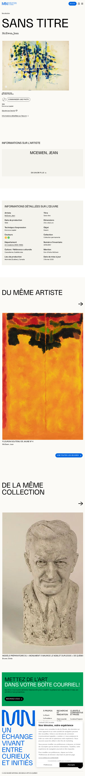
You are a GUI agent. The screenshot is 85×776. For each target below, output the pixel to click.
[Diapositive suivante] (81, 304)
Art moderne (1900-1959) (14, 245)
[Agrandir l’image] (4, 99)
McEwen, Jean (10, 216)
